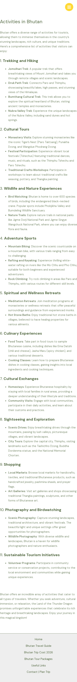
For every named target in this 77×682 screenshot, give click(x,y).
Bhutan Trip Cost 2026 (38, 652)
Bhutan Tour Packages (38, 659)
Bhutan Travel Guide (38, 646)
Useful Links (38, 665)
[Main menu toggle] (69, 7)
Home (38, 639)
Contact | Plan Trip (38, 672)
